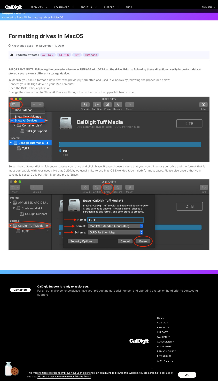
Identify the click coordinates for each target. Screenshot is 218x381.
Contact (162, 323)
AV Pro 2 (47, 55)
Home (160, 318)
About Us (86, 7)
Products (36, 7)
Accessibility (165, 342)
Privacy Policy (166, 351)
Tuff (77, 55)
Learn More (61, 7)
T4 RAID (64, 55)
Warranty (163, 337)
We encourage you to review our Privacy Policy (64, 376)
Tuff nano (91, 55)
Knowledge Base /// (14, 17)
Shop (129, 7)
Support (109, 7)
